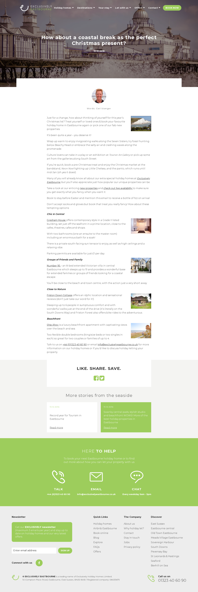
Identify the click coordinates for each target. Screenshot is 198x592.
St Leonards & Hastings (165, 556)
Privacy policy (132, 547)
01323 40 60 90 (172, 580)
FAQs (96, 547)
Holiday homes (102, 523)
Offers (97, 551)
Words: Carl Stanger (99, 108)
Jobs (126, 542)
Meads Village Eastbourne (167, 537)
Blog (96, 537)
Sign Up (65, 550)
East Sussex (158, 523)
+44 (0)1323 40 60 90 (75, 344)
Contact (129, 533)
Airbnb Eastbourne (105, 528)
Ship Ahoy (53, 324)
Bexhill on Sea (159, 565)
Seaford (155, 561)
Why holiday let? (134, 528)
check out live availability (118, 188)
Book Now (172, 8)
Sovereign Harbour (162, 542)
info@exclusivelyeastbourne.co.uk (118, 344)
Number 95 (54, 265)
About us (129, 523)
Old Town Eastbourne (164, 533)
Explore (98, 542)
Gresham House (56, 220)
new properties (89, 188)
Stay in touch (132, 537)
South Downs (159, 547)
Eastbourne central (162, 528)
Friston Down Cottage (59, 295)
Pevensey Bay (159, 551)
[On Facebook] (39, 562)
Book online (100, 533)
